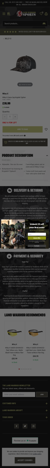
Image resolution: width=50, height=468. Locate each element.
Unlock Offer (37, 238)
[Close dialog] (47, 221)
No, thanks (36, 245)
